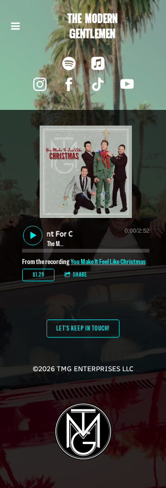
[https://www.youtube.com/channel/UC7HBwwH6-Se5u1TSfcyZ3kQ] (127, 84)
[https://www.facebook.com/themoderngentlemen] (69, 84)
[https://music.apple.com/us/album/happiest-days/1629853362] (98, 63)
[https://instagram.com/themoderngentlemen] (40, 84)
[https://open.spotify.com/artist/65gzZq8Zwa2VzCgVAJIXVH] (69, 63)
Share (80, 274)
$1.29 (38, 274)
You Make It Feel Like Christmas (108, 261)
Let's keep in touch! (83, 328)
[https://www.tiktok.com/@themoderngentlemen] (98, 84)
